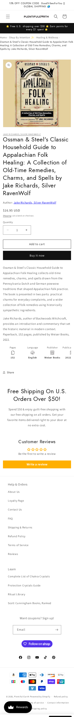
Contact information (58, 702)
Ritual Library (16, 594)
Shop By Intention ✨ (21, 37)
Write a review (37, 464)
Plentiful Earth (21, 696)
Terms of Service (18, 545)
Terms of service (35, 702)
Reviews (13, 554)
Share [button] (10, 372)
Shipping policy (39, 708)
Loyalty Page (16, 500)
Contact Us (15, 509)
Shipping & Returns (20, 527)
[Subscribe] (56, 629)
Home (3, 37)
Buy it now (37, 255)
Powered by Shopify (40, 696)
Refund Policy (16, 536)
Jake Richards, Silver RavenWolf (22, 134)
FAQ (10, 518)
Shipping (7, 215)
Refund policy (61, 696)
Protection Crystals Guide (24, 585)
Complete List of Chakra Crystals (29, 576)
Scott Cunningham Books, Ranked (29, 603)
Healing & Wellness (47, 37)
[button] (8, 16)
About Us (14, 492)
